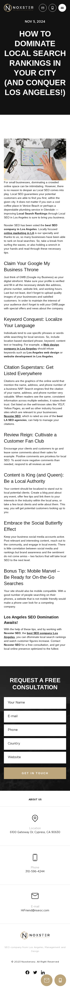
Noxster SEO (12, 416)
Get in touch (35, 773)
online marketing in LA (19, 233)
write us (46, 980)
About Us (35, 800)
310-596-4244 (60, 980)
